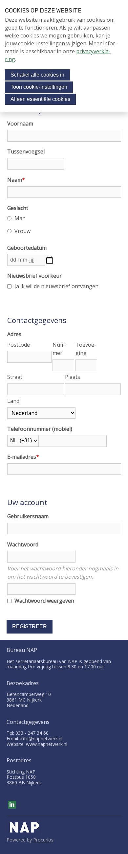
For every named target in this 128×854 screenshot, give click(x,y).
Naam (16, 179)
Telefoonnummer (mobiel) (39, 428)
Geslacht (17, 208)
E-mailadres (23, 456)
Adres (14, 334)
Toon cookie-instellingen (39, 87)
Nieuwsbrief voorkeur (34, 275)
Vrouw (22, 231)
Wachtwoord (22, 544)
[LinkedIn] (12, 805)
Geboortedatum (27, 247)
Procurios (43, 840)
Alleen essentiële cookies (40, 99)
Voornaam (20, 123)
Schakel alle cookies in (37, 75)
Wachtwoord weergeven (44, 600)
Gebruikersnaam (28, 516)
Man (20, 218)
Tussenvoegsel (26, 151)
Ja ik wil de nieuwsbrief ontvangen (56, 286)
